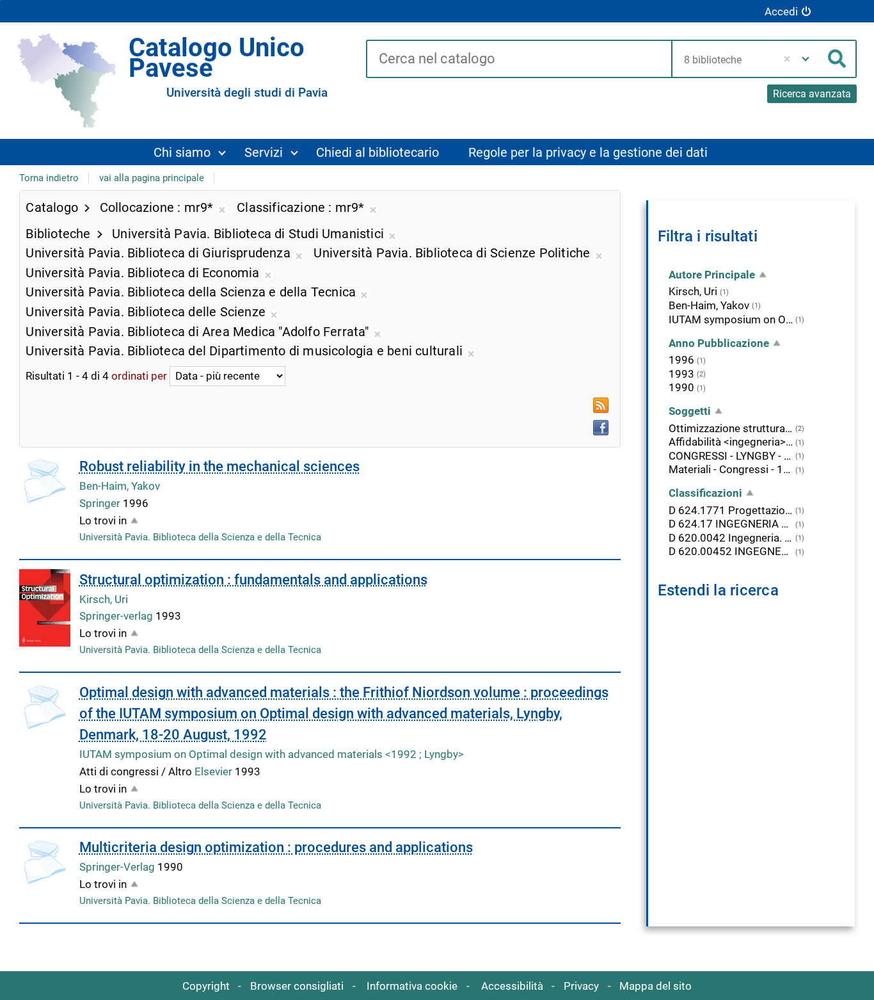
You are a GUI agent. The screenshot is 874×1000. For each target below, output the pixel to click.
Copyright (206, 986)
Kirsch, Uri (103, 599)
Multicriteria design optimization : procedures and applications (276, 847)
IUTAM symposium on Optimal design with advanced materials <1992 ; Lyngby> (271, 754)
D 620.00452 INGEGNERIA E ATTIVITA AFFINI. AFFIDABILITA (731, 551)
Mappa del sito (655, 986)
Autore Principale (712, 274)
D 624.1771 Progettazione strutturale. (731, 510)
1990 (681, 387)
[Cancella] (787, 59)
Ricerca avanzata (812, 94)
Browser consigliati (297, 986)
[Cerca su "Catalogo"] (518, 59)
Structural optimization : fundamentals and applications (253, 580)
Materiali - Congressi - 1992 (731, 469)
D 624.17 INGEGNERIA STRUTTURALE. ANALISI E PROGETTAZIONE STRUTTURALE (731, 523)
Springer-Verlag (118, 866)
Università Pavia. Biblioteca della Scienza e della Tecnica (200, 537)
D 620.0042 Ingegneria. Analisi (731, 537)
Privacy (581, 986)
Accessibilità (512, 986)
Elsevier (215, 771)
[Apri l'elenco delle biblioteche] (805, 59)
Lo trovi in (103, 520)
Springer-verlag (117, 615)
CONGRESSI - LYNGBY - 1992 (731, 455)
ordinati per (139, 375)
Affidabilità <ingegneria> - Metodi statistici (731, 441)
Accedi (781, 11)
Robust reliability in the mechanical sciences (219, 466)
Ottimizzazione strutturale (731, 428)
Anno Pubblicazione (719, 343)
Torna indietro (49, 178)
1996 (681, 359)
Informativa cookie (412, 986)
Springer (101, 503)
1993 (681, 373)
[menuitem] (189, 152)
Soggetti (690, 411)
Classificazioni (705, 493)
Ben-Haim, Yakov (119, 486)
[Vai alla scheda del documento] (44, 481)
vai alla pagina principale (151, 178)
